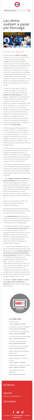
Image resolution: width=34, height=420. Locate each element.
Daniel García (17, 417)
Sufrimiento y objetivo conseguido (19, 327)
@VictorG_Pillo (20, 52)
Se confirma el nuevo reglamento (19, 331)
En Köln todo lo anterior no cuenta (19, 365)
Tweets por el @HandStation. (12, 396)
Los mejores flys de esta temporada (19, 336)
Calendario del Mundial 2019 (18, 341)
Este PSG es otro (14, 322)
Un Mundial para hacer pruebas (19, 346)
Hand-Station (18, 415)
